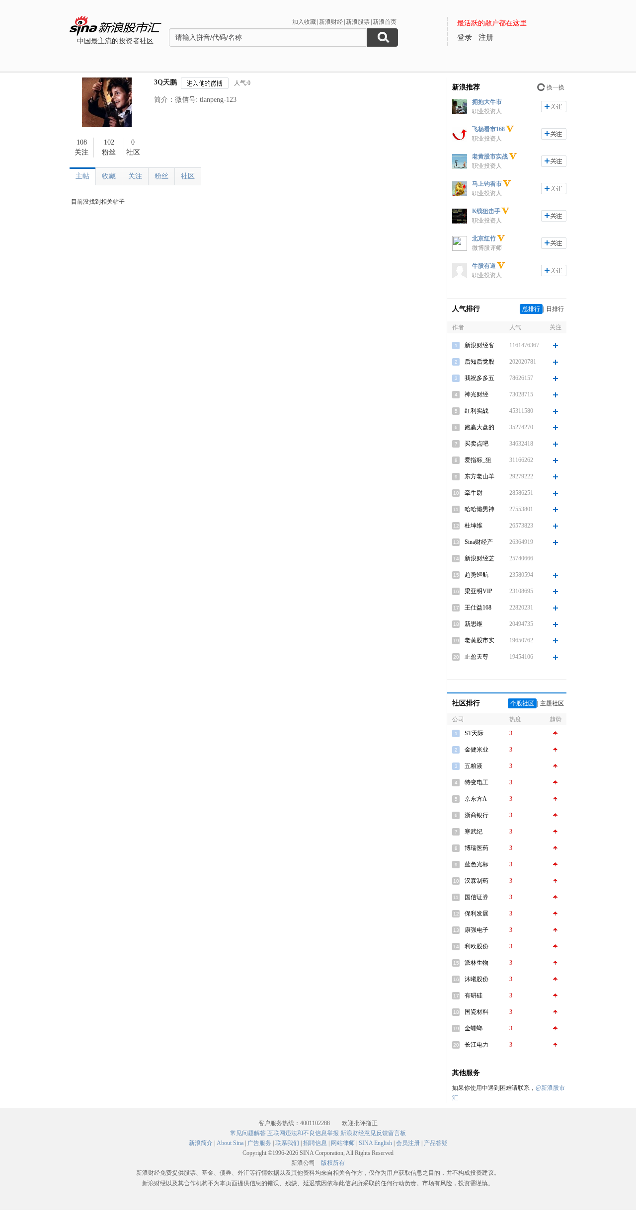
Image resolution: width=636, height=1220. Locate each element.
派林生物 (476, 962)
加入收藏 (304, 21)
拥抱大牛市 (487, 101)
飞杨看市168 (488, 129)
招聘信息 (315, 1143)
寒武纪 (473, 831)
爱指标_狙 (478, 460)
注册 (485, 37)
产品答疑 (436, 1143)
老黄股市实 (479, 640)
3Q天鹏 (165, 82)
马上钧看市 (487, 183)
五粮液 (473, 765)
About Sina (230, 1143)
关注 (135, 176)
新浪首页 (385, 21)
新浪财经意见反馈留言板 (373, 1133)
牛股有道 (484, 265)
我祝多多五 (479, 378)
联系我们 (287, 1143)
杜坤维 (473, 525)
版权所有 (333, 1162)
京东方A (476, 798)
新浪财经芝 (479, 558)
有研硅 (473, 995)
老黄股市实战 (490, 156)
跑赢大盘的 (479, 427)
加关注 (553, 106)
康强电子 (476, 929)
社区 (188, 176)
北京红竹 (484, 238)
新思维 (473, 623)
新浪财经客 (479, 345)
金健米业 (476, 749)
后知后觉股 (479, 361)
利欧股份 (476, 946)
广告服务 (259, 1143)
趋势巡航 (476, 574)
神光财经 (476, 394)
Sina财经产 (479, 541)
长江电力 (476, 1044)
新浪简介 (201, 1143)
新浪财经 (331, 21)
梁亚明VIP (478, 591)
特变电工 (476, 782)
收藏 (109, 176)
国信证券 (476, 897)
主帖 (82, 176)
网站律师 (343, 1143)
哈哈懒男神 (479, 509)
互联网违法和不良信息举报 (303, 1133)
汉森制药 (476, 880)
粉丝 (161, 176)
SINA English (375, 1143)
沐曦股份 (476, 979)
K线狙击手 (486, 211)
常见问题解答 (248, 1133)
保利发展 (476, 913)
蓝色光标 (476, 864)
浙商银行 (476, 815)
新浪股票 (358, 21)
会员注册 (408, 1143)
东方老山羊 (479, 476)
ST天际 (474, 733)
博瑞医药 (476, 847)
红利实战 (476, 410)
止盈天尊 (476, 656)
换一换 (555, 87)
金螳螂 (473, 1028)
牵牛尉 (473, 492)
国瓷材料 (476, 1011)
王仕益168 (478, 607)
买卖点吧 (476, 443)
